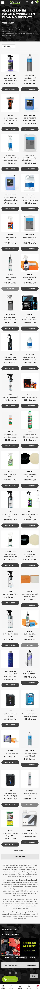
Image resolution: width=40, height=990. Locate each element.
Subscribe (31, 965)
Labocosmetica (10, 671)
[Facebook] (3, 972)
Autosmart (30, 711)
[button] (27, 2)
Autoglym (29, 791)
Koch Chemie (29, 75)
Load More (20, 856)
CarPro (10, 275)
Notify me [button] (10, 289)
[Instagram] (9, 972)
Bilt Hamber (10, 155)
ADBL (10, 354)
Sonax (10, 432)
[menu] (2, 2)
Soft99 (10, 115)
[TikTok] (15, 972)
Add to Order (10, 89)
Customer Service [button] (9, 930)
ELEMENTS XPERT (10, 75)
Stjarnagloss (10, 551)
